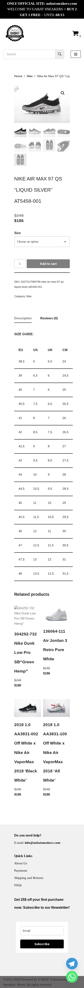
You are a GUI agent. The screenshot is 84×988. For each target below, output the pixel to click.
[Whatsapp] (72, 977)
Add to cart (48, 264)
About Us (20, 863)
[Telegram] (72, 963)
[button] (63, 93)
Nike (30, 76)
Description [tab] (23, 318)
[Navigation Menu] (76, 54)
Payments (20, 870)
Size (17, 233)
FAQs (18, 885)
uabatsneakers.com (61, 4)
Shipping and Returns (28, 878)
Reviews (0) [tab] (49, 318)
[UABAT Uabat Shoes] (14, 33)
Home (18, 76)
